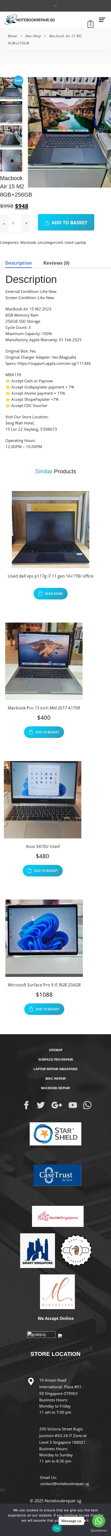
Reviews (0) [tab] (56, 263)
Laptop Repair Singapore (56, 1069)
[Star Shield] (55, 1133)
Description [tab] (18, 263)
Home (12, 35)
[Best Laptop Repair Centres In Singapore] (75, 1250)
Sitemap (55, 1050)
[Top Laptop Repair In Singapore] (35, 1250)
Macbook (28, 242)
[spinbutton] (15, 223)
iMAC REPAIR (55, 1078)
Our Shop (33, 35)
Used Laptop (75, 242)
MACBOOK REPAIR (55, 1088)
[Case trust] (55, 1174)
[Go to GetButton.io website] (98, 1530)
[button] (108, 81)
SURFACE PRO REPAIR (55, 1059)
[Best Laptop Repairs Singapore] (55, 1212)
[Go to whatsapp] (98, 1520)
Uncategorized (50, 242)
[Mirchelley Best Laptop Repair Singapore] (55, 1291)
